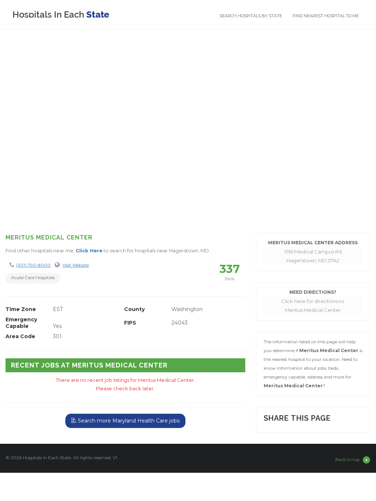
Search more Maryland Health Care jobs (128, 420)
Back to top (347, 459)
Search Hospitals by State (251, 15)
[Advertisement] (188, 168)
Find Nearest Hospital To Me (326, 15)
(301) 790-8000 (33, 265)
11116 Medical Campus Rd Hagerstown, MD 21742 (313, 256)
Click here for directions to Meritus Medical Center (312, 305)
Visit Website (75, 265)
